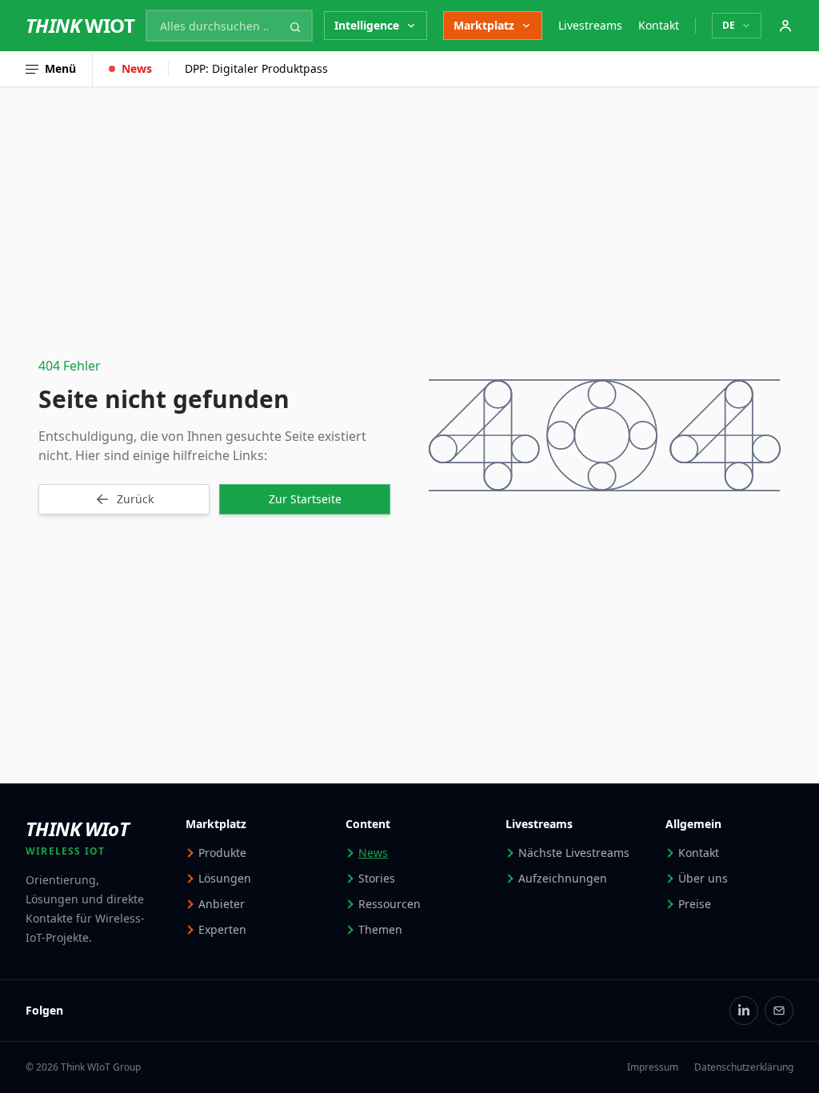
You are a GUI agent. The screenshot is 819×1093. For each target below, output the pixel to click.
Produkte (222, 852)
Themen (380, 929)
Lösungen (224, 878)
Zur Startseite (305, 498)
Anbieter (221, 903)
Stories (376, 878)
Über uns (703, 878)
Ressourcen (389, 903)
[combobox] (229, 25)
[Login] (785, 26)
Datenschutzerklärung (743, 1067)
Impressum (652, 1067)
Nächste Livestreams (573, 852)
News (137, 68)
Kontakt (658, 25)
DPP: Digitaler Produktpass (256, 68)
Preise (694, 903)
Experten (222, 929)
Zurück (135, 498)
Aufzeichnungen (562, 878)
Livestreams (590, 25)
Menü (60, 68)
